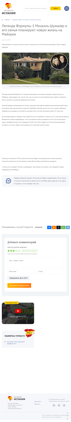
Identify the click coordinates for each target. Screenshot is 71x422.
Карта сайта (37, 401)
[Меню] (66, 8)
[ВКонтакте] (49, 227)
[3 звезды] (38, 227)
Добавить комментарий (19, 285)
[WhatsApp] (63, 227)
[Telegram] (68, 227)
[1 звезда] (35, 227)
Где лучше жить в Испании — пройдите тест (16, 342)
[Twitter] (58, 227)
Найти (55, 8)
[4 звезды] (40, 227)
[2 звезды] (37, 227)
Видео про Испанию (18, 317)
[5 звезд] (41, 227)
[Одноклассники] (54, 227)
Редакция (37, 404)
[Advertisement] (35, 142)
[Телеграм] (64, 405)
